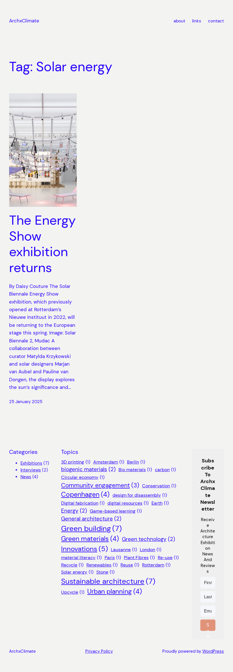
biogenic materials (88, 469)
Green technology (148, 539)
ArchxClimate (24, 21)
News (25, 477)
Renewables (102, 565)
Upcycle (72, 592)
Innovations (84, 548)
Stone (105, 572)
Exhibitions (31, 463)
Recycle (72, 565)
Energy (74, 510)
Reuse (129, 565)
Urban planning (114, 591)
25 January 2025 (25, 402)
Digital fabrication (83, 503)
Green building (91, 528)
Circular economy (83, 477)
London (150, 550)
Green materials (90, 539)
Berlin (136, 462)
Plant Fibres (139, 558)
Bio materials (135, 470)
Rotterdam (156, 565)
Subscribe (208, 626)
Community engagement (100, 485)
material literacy (81, 558)
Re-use (168, 558)
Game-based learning (116, 511)
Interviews (30, 470)
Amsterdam (108, 462)
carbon (165, 470)
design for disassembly (140, 495)
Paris (113, 558)
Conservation (159, 486)
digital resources (128, 503)
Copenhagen (85, 494)
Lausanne (124, 550)
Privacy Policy (99, 651)
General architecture (91, 518)
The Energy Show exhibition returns (42, 244)
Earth (160, 503)
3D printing (75, 462)
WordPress (213, 651)
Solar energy (77, 572)
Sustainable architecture (108, 581)
